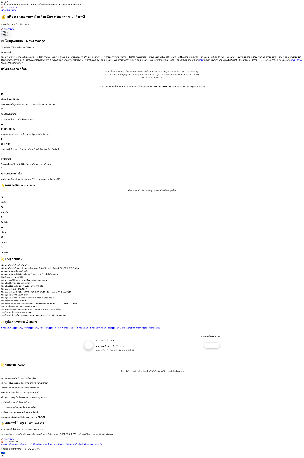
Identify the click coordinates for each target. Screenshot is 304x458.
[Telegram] (4, 453)
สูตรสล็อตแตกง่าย (152, 328)
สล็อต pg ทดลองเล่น (40, 328)
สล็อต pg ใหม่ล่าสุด (122, 328)
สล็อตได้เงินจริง (69, 328)
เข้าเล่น (4, 10)
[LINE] (2, 453)
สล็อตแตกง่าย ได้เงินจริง (101, 328)
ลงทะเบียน (11, 10)
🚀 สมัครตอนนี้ (7, 29)
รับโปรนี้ (213, 345)
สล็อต (201, 60)
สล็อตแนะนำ (84, 328)
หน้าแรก (4, 444)
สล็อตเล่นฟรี (56, 328)
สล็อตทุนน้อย (8, 328)
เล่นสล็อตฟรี (137, 328)
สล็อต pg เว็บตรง (23, 328)
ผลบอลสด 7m (296, 60)
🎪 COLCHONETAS (9, 7)
